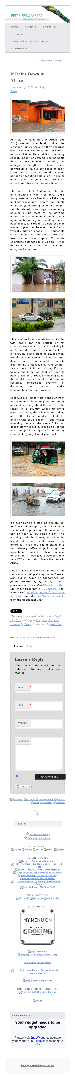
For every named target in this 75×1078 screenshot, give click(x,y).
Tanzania (53, 620)
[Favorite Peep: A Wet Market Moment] (37, 870)
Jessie (13, 91)
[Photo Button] (38, 850)
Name (23, 687)
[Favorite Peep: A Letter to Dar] (37, 861)
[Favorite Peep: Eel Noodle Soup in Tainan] (37, 873)
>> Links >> (17, 34)
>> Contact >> (49, 27)
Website (22, 723)
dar (38, 620)
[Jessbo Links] (59, 802)
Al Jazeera (50, 588)
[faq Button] (59, 850)
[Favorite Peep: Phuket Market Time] (38, 878)
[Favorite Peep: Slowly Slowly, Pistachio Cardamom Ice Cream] (37, 884)
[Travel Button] (27, 850)
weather (15, 624)
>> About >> (30, 27)
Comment (23, 741)
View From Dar (54, 585)
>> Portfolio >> (19, 49)
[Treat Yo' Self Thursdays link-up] (37, 992)
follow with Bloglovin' (39, 838)
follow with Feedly (39, 834)
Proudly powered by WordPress (37, 1065)
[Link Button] (49, 850)
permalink (56, 624)
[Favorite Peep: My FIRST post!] (37, 887)
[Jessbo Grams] (45, 799)
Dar (43, 616)
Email (23, 705)
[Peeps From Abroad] (16, 799)
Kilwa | (30, 646)
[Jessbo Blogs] (30, 799)
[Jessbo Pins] (46, 802)
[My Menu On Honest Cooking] (37, 944)
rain (44, 620)
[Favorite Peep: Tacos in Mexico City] (37, 875)
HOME (15, 27)
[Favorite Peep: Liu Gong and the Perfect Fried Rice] (37, 867)
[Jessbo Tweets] (59, 799)
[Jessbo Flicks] (35, 802)
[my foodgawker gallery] (37, 962)
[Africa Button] (22, 898)
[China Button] (37, 898)
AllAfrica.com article (51, 596)
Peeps (50, 616)
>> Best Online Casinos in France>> (30, 41)
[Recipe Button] (16, 850)
